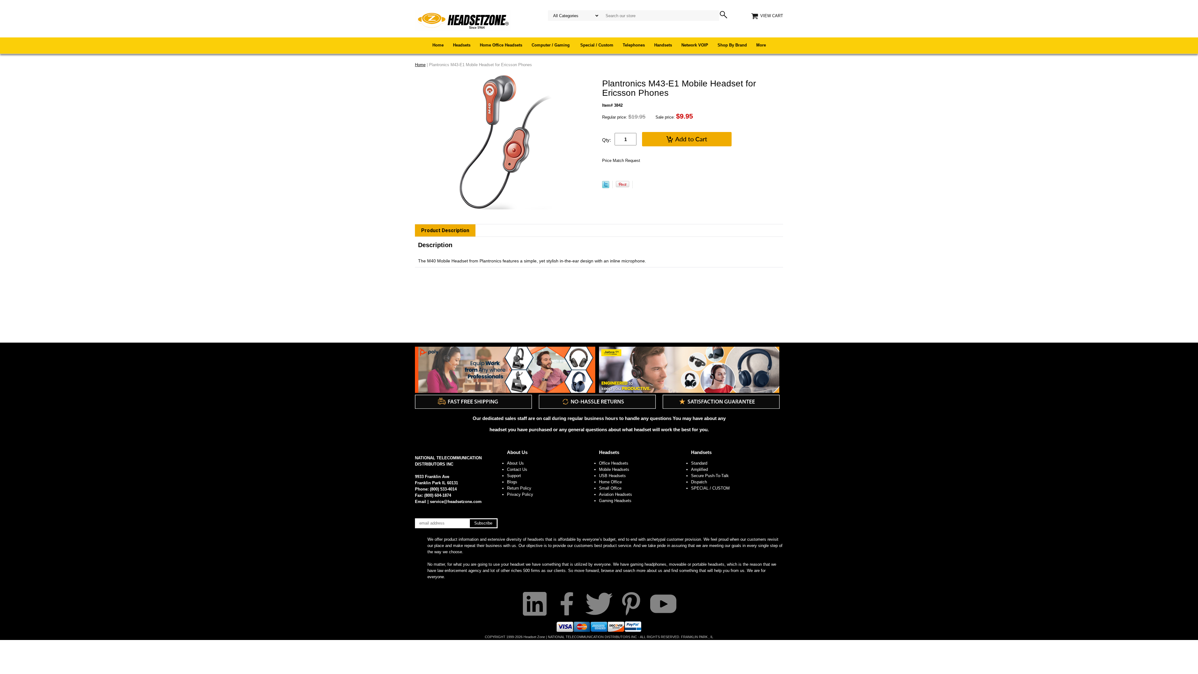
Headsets (461, 45)
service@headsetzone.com (456, 501)
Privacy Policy (520, 494)
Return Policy (519, 488)
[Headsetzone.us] (463, 20)
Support (514, 475)
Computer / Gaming (551, 45)
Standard (699, 463)
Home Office (610, 482)
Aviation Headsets (615, 494)
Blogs (512, 482)
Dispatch (699, 482)
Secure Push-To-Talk (710, 475)
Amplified (699, 469)
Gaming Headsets (615, 500)
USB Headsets (612, 475)
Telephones (634, 45)
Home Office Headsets (501, 45)
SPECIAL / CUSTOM (710, 488)
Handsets (663, 45)
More (761, 45)
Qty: (606, 140)
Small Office (610, 488)
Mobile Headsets (614, 469)
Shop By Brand (732, 45)
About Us (517, 452)
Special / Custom (596, 45)
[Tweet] (605, 186)
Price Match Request (621, 160)
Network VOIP (694, 45)
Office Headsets (613, 463)
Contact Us (517, 469)
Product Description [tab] (445, 230)
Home (438, 45)
